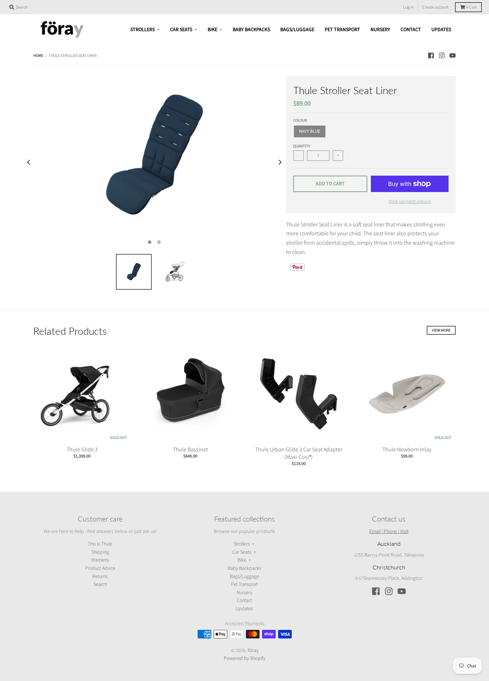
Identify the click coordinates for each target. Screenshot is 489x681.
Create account (435, 7)
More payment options (409, 201)
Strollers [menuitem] (142, 29)
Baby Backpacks (244, 568)
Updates (244, 608)
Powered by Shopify (244, 658)
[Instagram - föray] (442, 55)
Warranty (100, 560)
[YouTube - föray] (452, 55)
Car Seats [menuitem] (181, 29)
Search (100, 584)
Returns (100, 576)
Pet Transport (244, 584)
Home (38, 55)
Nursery (244, 592)
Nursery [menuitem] (380, 29)
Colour (300, 120)
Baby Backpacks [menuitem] (251, 29)
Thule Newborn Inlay (406, 449)
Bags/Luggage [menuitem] (297, 29)
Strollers (242, 544)
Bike (241, 560)
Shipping (100, 552)
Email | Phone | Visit (388, 531)
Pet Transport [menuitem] (342, 29)
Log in (408, 7)
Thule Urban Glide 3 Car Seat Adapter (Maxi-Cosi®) (298, 453)
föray (253, 650)
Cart (471, 7)
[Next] (279, 162)
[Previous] (29, 162)
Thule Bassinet (190, 449)
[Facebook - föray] (431, 55)
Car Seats (241, 552)
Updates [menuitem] (441, 29)
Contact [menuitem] (411, 29)
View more (441, 330)
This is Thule (100, 544)
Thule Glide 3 (82, 449)
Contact (244, 600)
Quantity (301, 146)
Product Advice (100, 568)
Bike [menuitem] (212, 29)
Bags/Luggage (244, 576)
